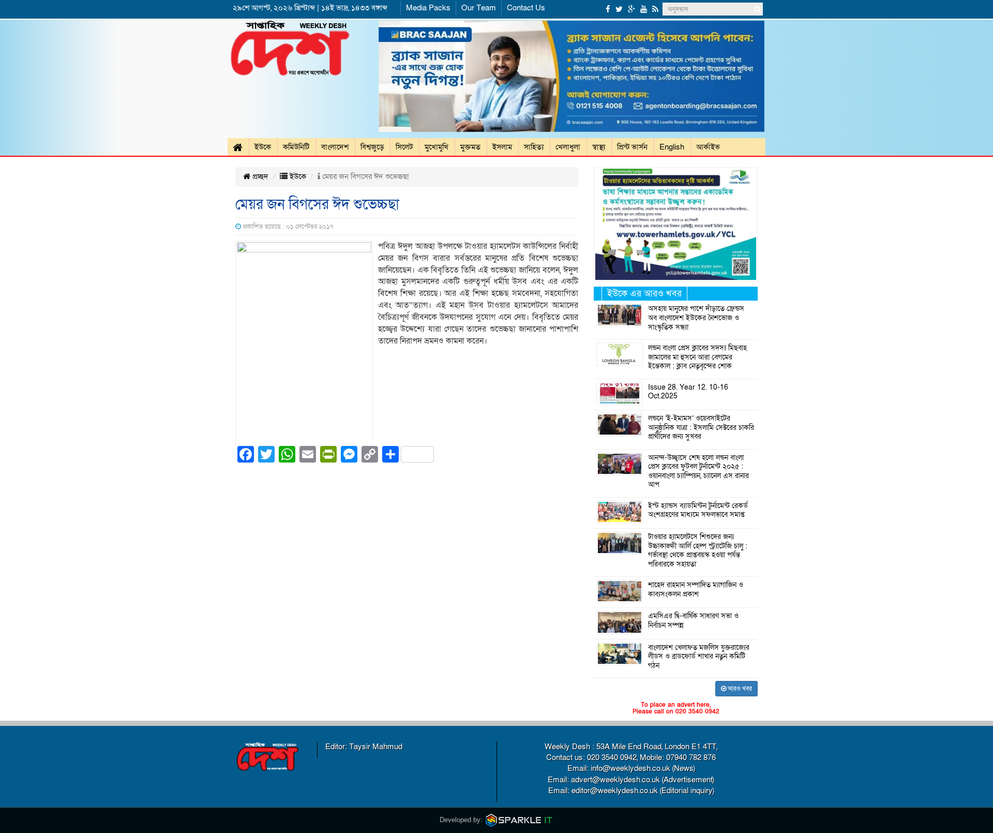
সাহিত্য (534, 147)
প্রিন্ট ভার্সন (632, 147)
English (671, 147)
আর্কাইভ (708, 147)
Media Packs (428, 8)
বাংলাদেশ (335, 147)
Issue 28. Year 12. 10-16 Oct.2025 (688, 392)
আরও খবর (739, 689)
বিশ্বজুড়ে (372, 147)
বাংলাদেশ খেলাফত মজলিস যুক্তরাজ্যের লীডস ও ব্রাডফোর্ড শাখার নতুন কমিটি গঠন (698, 657)
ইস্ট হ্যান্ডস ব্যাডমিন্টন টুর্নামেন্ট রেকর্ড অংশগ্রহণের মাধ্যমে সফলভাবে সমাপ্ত (698, 510)
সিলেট (404, 147)
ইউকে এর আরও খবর (644, 294)
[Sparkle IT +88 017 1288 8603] (519, 820)
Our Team (478, 8)
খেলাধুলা (567, 147)
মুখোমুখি (436, 147)
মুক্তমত (470, 147)
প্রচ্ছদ (259, 176)
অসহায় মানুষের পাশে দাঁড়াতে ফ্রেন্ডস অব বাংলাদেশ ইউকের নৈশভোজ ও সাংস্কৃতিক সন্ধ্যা (696, 318)
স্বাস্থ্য (598, 147)
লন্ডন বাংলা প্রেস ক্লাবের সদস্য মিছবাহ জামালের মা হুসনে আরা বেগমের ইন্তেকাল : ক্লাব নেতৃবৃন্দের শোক (697, 357)
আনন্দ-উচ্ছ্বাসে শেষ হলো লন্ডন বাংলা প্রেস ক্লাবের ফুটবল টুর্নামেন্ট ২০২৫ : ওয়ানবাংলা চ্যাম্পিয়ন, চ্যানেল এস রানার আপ (698, 471)
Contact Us (526, 8)
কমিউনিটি (296, 147)
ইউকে (262, 147)
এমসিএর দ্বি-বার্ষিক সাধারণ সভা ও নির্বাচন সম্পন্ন (693, 621)
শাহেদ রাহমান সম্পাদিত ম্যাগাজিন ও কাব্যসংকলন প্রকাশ (695, 590)
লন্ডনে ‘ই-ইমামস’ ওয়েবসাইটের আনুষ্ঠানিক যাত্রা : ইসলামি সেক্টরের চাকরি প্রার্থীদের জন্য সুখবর (701, 427)
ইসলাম (502, 147)
